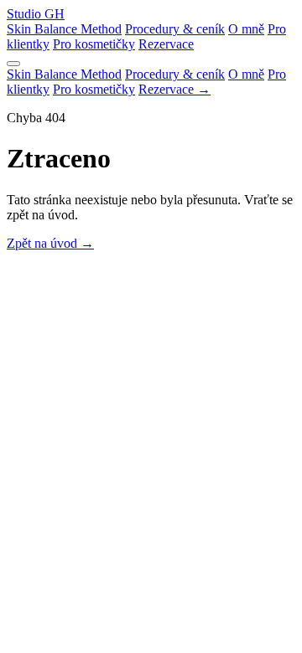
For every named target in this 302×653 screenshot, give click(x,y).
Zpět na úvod (50, 243)
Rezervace (166, 44)
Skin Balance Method (64, 29)
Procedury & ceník (175, 29)
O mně (246, 29)
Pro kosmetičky (94, 44)
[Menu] (13, 63)
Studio (36, 14)
